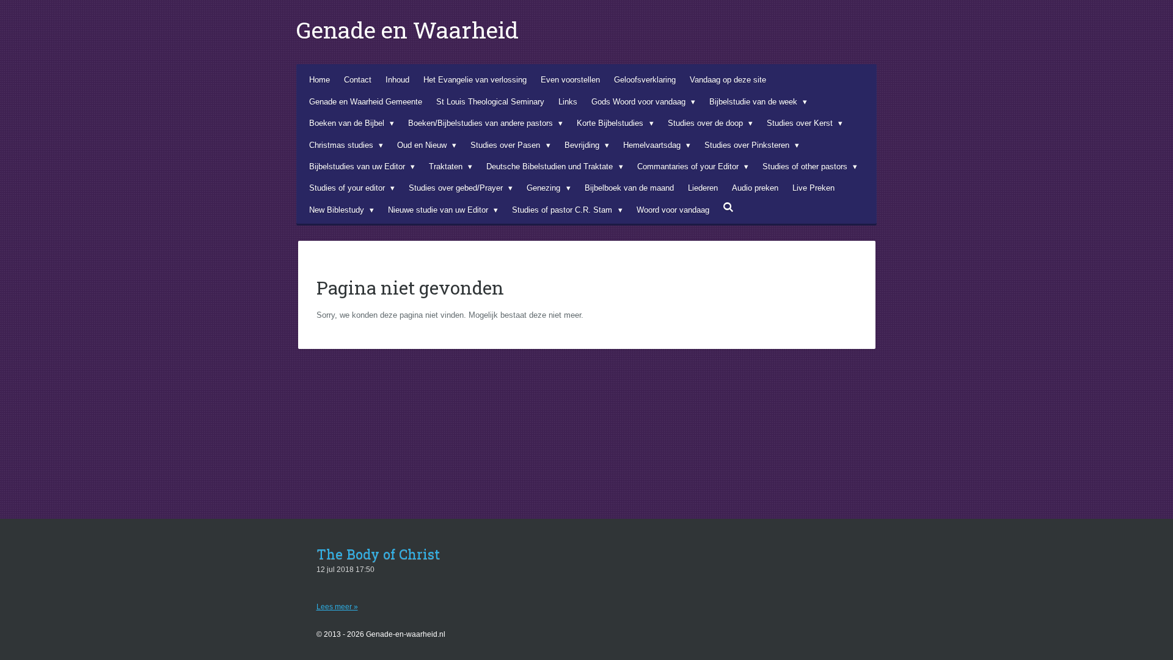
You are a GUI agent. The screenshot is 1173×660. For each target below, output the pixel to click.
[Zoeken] (728, 207)
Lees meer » (337, 607)
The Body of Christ (378, 554)
